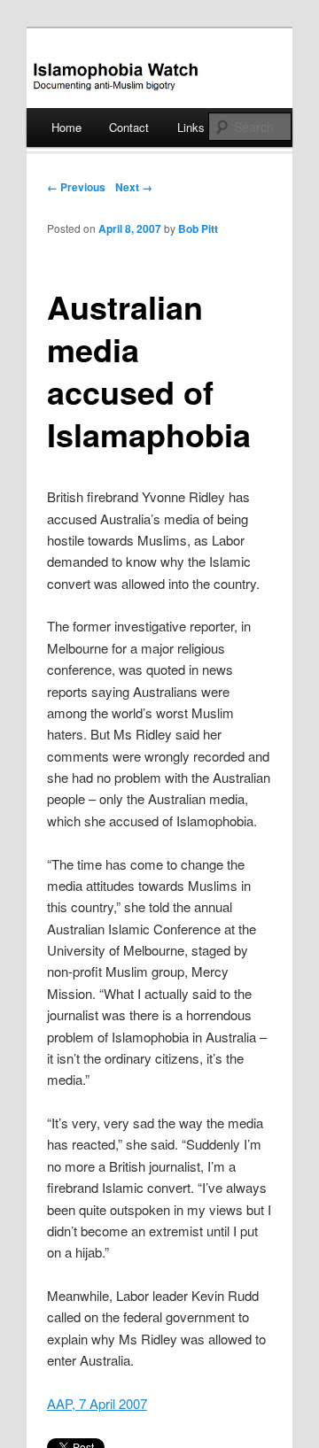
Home (66, 127)
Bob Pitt (198, 228)
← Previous (76, 187)
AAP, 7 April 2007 (97, 1403)
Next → (133, 187)
